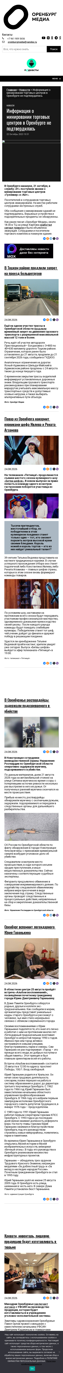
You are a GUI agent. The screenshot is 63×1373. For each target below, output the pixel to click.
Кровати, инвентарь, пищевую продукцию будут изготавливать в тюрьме (30, 1226)
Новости (24, 89)
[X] (54, 238)
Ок (32, 1368)
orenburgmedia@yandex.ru (22, 42)
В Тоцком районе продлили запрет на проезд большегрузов (31, 270)
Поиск (54, 49)
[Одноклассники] (47, 238)
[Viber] (57, 238)
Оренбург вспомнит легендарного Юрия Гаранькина (30, 922)
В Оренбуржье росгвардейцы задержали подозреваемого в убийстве (27, 697)
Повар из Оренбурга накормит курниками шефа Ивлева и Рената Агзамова (30, 424)
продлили (40, 328)
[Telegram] (51, 238)
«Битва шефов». (14, 480)
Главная (12, 89)
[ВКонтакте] (44, 238)
